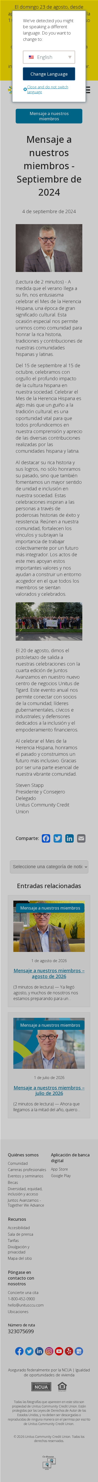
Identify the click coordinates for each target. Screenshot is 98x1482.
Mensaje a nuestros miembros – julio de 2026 (49, 1090)
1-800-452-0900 (21, 1298)
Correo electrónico (81, 838)
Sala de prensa (20, 1234)
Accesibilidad (19, 1227)
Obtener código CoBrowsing (49, 1462)
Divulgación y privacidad (18, 1249)
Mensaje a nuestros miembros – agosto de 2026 (49, 973)
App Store (59, 1169)
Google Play (61, 1175)
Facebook (46, 838)
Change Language (49, 74)
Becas (13, 1182)
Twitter (57, 838)
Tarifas (13, 1240)
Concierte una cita (23, 1292)
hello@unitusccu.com (26, 1305)
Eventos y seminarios (25, 1175)
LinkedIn (69, 838)
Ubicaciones (18, 1311)
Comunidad (18, 1163)
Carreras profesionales (27, 1169)
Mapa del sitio (20, 1258)
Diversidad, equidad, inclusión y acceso (25, 1191)
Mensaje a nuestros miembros (49, 116)
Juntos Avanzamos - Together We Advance (26, 1203)
